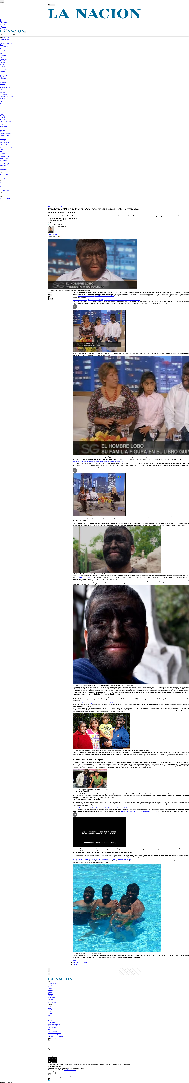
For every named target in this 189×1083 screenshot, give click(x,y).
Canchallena (3, 107)
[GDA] (52, 1075)
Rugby (2, 103)
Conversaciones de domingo (8, 148)
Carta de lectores (5, 146)
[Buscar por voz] (186, 34)
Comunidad (3, 82)
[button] (94, 115)
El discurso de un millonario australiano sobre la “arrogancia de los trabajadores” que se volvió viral (100, 808)
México (76, 964)
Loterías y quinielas (5, 121)
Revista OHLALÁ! (4, 157)
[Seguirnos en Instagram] (49, 1049)
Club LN (4, 27)
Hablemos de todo (5, 87)
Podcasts (2, 123)
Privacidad (73, 1070)
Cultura (2, 80)
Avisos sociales (4, 144)
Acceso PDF (3, 139)
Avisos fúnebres (4, 142)
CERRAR (2, 1)
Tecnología (3, 116)
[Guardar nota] (49, 292)
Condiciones (67, 1070)
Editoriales (3, 93)
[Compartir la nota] (49, 295)
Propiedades (3, 59)
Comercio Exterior (5, 61)
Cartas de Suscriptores (6, 96)
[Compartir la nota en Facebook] (49, 299)
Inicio (3, 20)
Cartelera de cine (4, 132)
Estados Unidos (4, 70)
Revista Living (4, 162)
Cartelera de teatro (5, 133)
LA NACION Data (4, 47)
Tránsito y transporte (6, 43)
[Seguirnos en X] (49, 1045)
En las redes (58, 206)
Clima (1, 45)
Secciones (4, 22)
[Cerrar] (25, 32)
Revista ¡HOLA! (4, 158)
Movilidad (2, 62)
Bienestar (2, 84)
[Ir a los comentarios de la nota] (51, 292)
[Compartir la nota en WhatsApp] (51, 295)
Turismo (2, 114)
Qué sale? (2, 130)
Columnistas (3, 94)
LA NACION (51, 206)
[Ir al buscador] (49, 7)
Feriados (2, 119)
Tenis (1, 105)
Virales (74, 960)
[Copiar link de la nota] (49, 297)
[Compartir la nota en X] (51, 299)
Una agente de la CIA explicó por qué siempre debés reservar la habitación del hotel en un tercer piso (101, 703)
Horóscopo (3, 117)
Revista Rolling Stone (6, 164)
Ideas (1, 151)
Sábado (2, 149)
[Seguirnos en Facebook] (49, 1040)
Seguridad (3, 77)
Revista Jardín (4, 165)
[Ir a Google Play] (52, 1059)
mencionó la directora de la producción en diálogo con (139, 811)
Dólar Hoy (3, 55)
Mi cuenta (4, 29)
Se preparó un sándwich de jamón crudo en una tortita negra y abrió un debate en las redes (98, 462)
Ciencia (2, 86)
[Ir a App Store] (52, 1063)
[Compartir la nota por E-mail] (52, 299)
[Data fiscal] (49, 1080)
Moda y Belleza (4, 125)
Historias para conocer (80, 962)
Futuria (2, 54)
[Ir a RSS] (49, 1054)
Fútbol (2, 102)
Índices (2, 64)
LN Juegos (3, 112)
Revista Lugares (4, 160)
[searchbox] (94, 35)
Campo (2, 57)
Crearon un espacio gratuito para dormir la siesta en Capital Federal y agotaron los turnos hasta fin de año (102, 859)
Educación (3, 78)
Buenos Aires (3, 75)
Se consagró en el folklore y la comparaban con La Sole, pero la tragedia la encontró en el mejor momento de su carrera (106, 300)
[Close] (49, 969)
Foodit (3, 25)
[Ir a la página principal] (94, 18)
